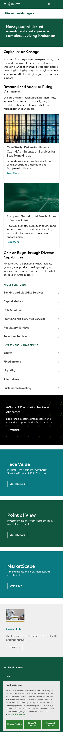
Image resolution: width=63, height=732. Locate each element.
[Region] (49, 4)
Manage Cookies (14, 724)
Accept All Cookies (50, 724)
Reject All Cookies (32, 724)
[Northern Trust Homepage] (15, 4)
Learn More (14, 430)
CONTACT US (14, 647)
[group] (31, 147)
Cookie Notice (18, 714)
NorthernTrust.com (13, 667)
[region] (31, 706)
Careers (8, 676)
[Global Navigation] (5, 4)
